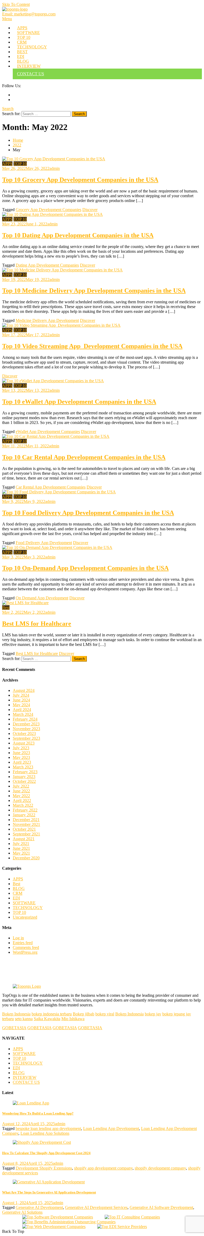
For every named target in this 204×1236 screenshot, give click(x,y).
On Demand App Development (42, 598)
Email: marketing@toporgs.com (29, 14)
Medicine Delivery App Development (47, 320)
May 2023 (21, 757)
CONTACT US (30, 74)
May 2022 (21, 795)
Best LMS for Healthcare (36, 623)
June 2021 (21, 848)
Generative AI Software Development (161, 1207)
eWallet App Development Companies (48, 431)
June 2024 (21, 700)
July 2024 (21, 695)
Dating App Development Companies (47, 265)
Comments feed (26, 947)
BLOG (23, 61)
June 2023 (21, 752)
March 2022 (23, 805)
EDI (20, 56)
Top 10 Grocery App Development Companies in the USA (80, 179)
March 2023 (23, 767)
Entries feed (23, 942)
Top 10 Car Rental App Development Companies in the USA (83, 457)
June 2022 (21, 791)
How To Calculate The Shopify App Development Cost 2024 (46, 1153)
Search (8, 108)
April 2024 (22, 709)
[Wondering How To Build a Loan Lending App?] (102, 1103)
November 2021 (26, 824)
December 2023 (26, 724)
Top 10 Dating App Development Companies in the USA (78, 235)
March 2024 (23, 714)
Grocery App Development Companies (48, 209)
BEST (22, 51)
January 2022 (24, 815)
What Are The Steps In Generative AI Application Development (49, 1192)
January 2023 (24, 776)
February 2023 (25, 772)
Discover (89, 209)
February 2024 (25, 719)
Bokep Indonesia (16, 1014)
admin (54, 168)
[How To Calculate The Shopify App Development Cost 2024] (102, 1142)
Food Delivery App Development (44, 542)
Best (6, 607)
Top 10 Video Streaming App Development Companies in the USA (92, 346)
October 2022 (24, 781)
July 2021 (21, 843)
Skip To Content (16, 4)
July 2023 (21, 748)
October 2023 (24, 733)
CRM (22, 42)
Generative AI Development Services (96, 1207)
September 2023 (26, 738)
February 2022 (25, 810)
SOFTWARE (28, 32)
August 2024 (24, 690)
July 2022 (21, 786)
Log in (18, 938)
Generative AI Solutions (22, 1212)
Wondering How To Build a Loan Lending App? (38, 1113)
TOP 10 (23, 37)
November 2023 (26, 728)
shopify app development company (103, 1168)
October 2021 (24, 829)
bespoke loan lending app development (48, 1128)
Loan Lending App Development (111, 1128)
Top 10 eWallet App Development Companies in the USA (79, 401)
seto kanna (24, 1018)
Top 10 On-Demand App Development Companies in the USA (85, 568)
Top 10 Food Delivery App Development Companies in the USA (88, 512)
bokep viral (104, 1014)
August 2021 (24, 838)
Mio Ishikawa (72, 1018)
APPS (22, 28)
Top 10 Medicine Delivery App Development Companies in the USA (94, 290)
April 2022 (22, 800)
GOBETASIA (14, 1027)
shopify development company (160, 1168)
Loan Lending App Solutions (44, 1133)
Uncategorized (25, 917)
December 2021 (26, 819)
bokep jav (153, 1014)
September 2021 (26, 834)
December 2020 (26, 858)
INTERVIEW (29, 66)
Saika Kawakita (47, 1018)
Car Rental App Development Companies (51, 487)
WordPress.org (25, 952)
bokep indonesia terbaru (52, 1014)
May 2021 (21, 853)
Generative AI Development (39, 1207)
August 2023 (24, 743)
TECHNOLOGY (32, 47)
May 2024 (21, 705)
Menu (7, 18)
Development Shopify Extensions (44, 1168)
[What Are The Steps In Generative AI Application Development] (102, 1182)
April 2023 (22, 762)
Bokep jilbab (83, 1014)
